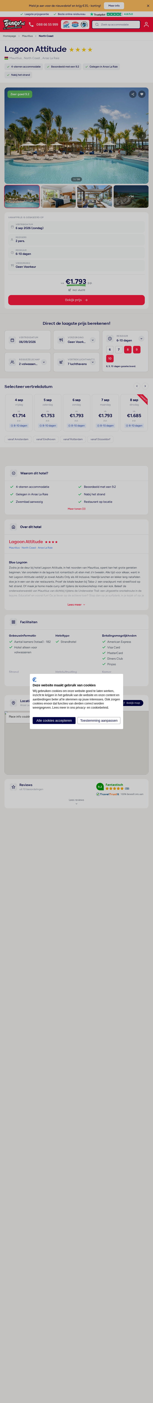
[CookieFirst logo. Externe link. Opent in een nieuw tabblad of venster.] (34, 679)
